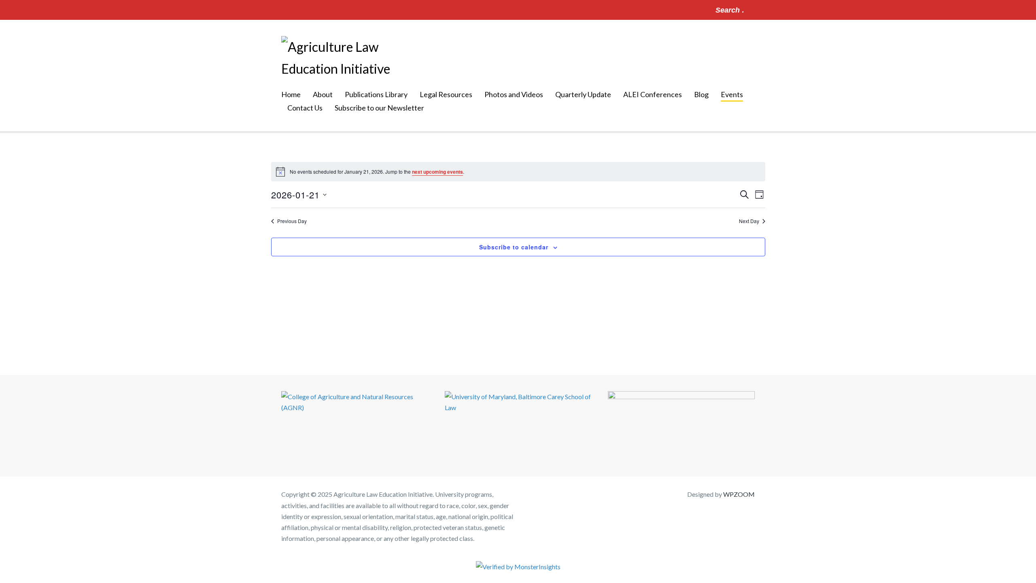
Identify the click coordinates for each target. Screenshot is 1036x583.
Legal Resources (446, 94)
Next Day (749, 221)
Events (732, 94)
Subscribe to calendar (513, 247)
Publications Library (376, 94)
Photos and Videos (513, 94)
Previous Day (292, 221)
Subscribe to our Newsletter (379, 107)
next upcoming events (437, 171)
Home (291, 94)
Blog (701, 94)
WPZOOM (739, 494)
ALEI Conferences (652, 94)
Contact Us (305, 107)
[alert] (518, 171)
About (323, 94)
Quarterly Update (583, 94)
